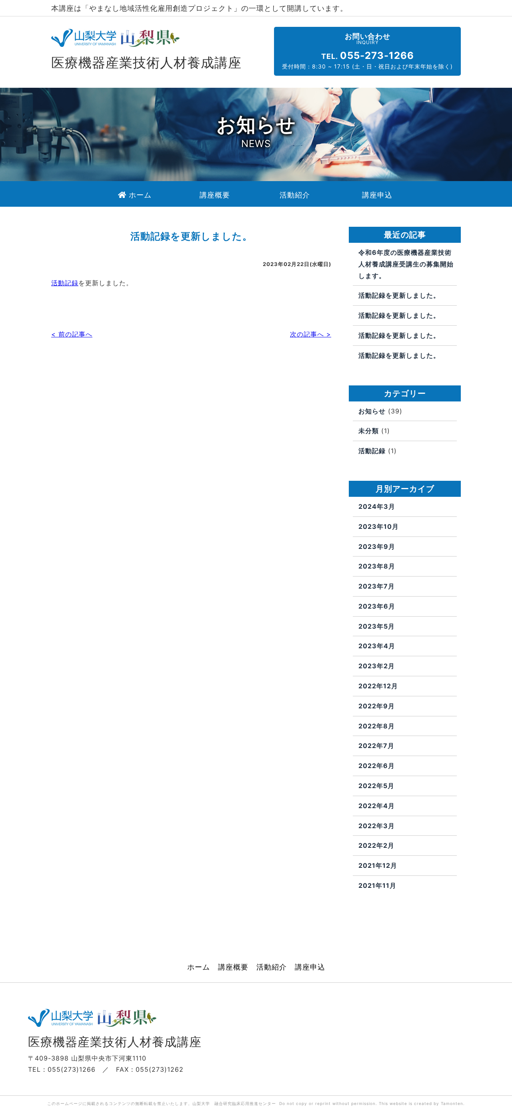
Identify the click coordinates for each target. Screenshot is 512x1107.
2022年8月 (376, 726)
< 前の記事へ (71, 334)
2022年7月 (376, 746)
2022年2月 (376, 845)
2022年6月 (376, 766)
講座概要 (233, 967)
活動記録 (64, 283)
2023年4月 (376, 646)
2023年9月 (376, 546)
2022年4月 (376, 806)
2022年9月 (376, 706)
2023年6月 (376, 606)
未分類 (368, 431)
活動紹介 (271, 967)
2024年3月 (376, 506)
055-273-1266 (377, 55)
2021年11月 (377, 885)
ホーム (198, 967)
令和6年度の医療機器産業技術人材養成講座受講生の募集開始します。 (406, 264)
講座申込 (310, 967)
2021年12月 (377, 865)
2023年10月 (378, 526)
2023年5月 (376, 626)
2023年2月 (376, 666)
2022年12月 (378, 686)
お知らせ (372, 411)
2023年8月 (376, 566)
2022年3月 (376, 826)
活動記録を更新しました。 (399, 295)
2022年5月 (376, 786)
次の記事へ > (310, 334)
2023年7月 (376, 586)
